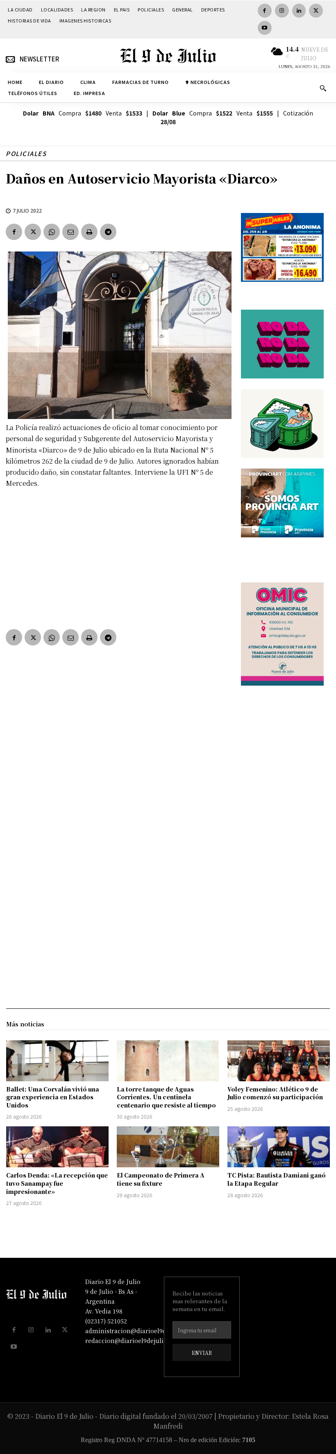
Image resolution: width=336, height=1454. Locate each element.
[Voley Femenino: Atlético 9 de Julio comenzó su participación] (278, 1060)
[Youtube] (265, 28)
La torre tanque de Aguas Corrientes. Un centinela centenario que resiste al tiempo (166, 1097)
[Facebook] (265, 11)
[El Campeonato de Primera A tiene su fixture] (168, 1146)
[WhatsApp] (51, 232)
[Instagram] (282, 11)
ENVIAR (202, 1352)
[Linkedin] (299, 11)
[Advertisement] (117, 556)
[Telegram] (108, 232)
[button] (323, 88)
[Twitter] (316, 11)
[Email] (70, 232)
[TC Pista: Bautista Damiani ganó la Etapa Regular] (278, 1146)
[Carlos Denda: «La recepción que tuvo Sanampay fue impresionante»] (57, 1146)
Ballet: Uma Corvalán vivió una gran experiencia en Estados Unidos (52, 1097)
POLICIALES (26, 153)
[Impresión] (89, 232)
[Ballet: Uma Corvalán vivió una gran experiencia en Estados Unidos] (57, 1060)
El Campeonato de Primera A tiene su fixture (160, 1179)
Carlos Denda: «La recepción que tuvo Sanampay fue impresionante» (57, 1183)
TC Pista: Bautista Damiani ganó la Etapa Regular (276, 1179)
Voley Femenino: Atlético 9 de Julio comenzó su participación (275, 1093)
